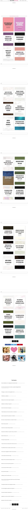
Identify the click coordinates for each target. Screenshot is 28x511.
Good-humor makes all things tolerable (10, 427)
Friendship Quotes (6, 353)
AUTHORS (23, 0)
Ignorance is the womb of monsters (10, 500)
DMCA (9, 508)
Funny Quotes (6, 361)
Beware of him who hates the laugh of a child (11, 459)
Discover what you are (8, 435)
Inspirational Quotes (21, 361)
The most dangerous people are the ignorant (11, 488)
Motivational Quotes (14, 361)
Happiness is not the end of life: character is (11, 496)
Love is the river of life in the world (10, 467)
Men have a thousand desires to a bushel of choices (12, 419)
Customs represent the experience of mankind (11, 415)
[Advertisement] (14, 9)
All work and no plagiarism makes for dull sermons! (12, 451)
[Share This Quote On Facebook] (8, 344)
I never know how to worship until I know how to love (12, 443)
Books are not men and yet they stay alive (11, 463)
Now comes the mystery (8, 471)
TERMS (5, 508)
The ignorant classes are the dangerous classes (12, 484)
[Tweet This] (14, 344)
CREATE (25, 0)
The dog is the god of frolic (8, 439)
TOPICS (20, 0)
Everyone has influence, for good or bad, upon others (12, 431)
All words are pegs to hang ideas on (10, 492)
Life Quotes (21, 353)
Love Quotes (14, 353)
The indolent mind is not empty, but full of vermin (12, 447)
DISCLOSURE (2, 508)
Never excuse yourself (8, 423)
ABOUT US (23, 508)
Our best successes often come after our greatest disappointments (11, 387)
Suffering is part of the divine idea (9, 475)
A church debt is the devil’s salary (9, 455)
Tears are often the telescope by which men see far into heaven (10, 480)
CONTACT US (26, 508)
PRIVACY (7, 508)
